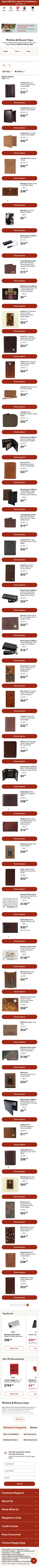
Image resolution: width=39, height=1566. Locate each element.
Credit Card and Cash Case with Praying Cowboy (28, 949)
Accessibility (16, 1552)
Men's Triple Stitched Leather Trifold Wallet (28, 541)
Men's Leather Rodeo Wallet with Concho (27, 1279)
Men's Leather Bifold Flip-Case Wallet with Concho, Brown (28, 338)
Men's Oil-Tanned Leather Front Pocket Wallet (27, 84)
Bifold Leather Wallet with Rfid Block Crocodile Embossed (28, 1102)
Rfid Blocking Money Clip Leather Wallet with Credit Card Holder (28, 288)
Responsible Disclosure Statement (13, 1554)
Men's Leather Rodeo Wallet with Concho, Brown (27, 566)
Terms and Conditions (8, 1551)
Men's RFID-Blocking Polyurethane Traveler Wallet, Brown (28, 517)
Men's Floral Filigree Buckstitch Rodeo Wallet (27, 1229)
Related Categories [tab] (15, 1427)
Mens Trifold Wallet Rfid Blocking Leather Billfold (28, 768)
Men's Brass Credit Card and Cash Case (28, 896)
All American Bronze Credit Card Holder (28, 1049)
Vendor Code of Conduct (9, 1559)
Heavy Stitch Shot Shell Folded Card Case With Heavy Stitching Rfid (28, 821)
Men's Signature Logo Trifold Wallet (28, 1151)
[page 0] (11, 1305)
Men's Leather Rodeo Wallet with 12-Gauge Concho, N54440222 (28, 668)
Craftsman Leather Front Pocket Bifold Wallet (27, 718)
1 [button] (14, 1305)
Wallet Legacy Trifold (28, 159)
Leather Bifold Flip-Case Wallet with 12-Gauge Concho (28, 617)
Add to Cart (14, 1348)
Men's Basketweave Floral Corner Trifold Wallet (27, 464)
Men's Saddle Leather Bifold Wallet (28, 134)
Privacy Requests (27, 1561)
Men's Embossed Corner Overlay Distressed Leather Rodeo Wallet (28, 313)
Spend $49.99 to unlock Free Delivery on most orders (20, 1)
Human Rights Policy (26, 1558)
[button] (24, 4)
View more (19, 1419)
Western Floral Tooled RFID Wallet (28, 184)
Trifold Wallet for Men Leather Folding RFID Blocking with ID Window (28, 492)
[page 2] (27, 1305)
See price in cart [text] (25, 930)
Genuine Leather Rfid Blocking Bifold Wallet (28, 439)
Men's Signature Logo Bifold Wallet (27, 793)
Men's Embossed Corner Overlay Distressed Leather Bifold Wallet (28, 999)
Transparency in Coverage (10, 1558)
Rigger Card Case (28, 1023)
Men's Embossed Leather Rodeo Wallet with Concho (28, 363)
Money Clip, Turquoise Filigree (27, 972)
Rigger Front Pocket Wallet (28, 845)
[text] (25, 44)
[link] (5, 43)
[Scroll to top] (34, 1561)
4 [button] (24, 1305)
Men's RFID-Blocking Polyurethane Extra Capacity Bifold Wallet (28, 263)
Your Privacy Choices (18, 1549)
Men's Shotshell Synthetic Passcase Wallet (27, 1126)
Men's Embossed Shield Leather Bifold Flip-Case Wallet (28, 743)
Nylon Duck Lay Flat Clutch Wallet (28, 387)
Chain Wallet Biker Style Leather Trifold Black (28, 642)
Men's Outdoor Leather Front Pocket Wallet (28, 1254)
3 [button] (21, 1305)
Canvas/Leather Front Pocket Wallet (27, 1074)
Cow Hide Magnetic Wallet (27, 211)
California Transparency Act (25, 1551)
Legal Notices (6, 1552)
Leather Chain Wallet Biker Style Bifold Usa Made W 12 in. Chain (28, 592)
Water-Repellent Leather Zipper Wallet (28, 413)
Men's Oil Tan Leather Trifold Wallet (28, 109)
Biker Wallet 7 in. (28, 236)
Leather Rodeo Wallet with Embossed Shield (27, 871)
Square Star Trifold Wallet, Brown (27, 1177)
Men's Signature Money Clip (27, 920)
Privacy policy (6, 1549)
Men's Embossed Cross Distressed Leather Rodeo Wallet (26, 1204)
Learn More (19, 4)
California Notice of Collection (11, 1561)
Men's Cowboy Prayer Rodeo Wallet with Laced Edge (28, 692)
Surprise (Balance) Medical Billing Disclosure (16, 1556)
